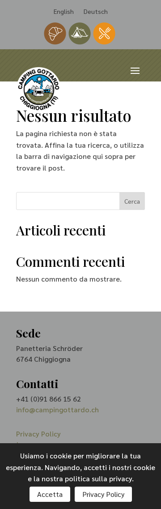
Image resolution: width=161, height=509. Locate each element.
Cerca (132, 201)
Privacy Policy (38, 433)
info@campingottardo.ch (57, 409)
